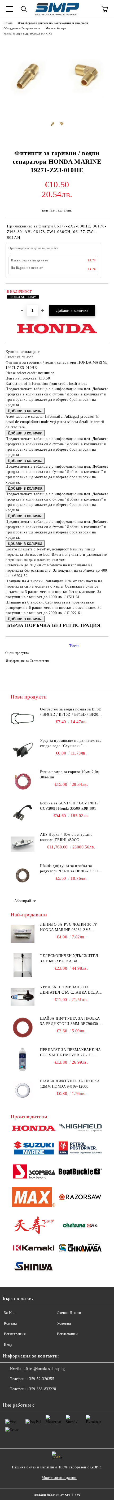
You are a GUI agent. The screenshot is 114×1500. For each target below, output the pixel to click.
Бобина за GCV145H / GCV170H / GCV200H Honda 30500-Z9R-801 (69, 806)
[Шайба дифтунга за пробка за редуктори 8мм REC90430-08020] (22, 1028)
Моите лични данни (59, 1478)
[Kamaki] (33, 1249)
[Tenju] (33, 1226)
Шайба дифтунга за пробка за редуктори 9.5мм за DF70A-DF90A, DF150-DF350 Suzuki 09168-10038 (71, 869)
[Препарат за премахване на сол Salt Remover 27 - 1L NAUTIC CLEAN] (22, 1059)
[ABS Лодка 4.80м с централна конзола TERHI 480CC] (22, 844)
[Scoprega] (33, 1172)
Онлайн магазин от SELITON (57, 1495)
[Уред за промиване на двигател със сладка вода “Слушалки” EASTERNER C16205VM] (22, 996)
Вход (8, 1345)
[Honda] (33, 1128)
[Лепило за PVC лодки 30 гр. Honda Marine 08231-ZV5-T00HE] (22, 934)
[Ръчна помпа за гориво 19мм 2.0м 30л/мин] (22, 781)
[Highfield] (80, 1128)
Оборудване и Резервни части (22, 28)
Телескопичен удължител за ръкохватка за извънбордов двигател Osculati (69, 959)
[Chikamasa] (80, 1248)
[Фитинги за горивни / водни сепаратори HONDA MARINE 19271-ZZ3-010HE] (57, 110)
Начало (8, 22)
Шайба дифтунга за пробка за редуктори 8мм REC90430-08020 (70, 1021)
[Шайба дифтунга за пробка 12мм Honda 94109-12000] (22, 1090)
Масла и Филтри (56, 28)
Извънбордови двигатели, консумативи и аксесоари (53, 22)
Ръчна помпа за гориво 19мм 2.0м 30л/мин (69, 774)
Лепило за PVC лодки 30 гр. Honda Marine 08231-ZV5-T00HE (69, 928)
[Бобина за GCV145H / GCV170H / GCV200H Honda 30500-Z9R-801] (22, 813)
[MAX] (33, 1197)
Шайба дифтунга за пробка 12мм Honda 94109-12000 (70, 1083)
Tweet (74, 646)
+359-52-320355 (40, 1379)
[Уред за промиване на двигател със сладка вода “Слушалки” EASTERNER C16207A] (22, 750)
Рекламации (67, 1334)
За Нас (9, 1313)
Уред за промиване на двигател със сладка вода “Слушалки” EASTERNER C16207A (70, 744)
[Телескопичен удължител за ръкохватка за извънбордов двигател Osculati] (22, 965)
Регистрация (14, 1334)
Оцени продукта (17, 653)
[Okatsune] (80, 1226)
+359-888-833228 (41, 1389)
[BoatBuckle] (80, 1172)
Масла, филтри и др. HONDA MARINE (28, 33)
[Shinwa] (33, 1267)
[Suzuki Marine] (33, 1148)
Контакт (11, 1323)
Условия (64, 1323)
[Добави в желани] (101, 292)
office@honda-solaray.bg (44, 1369)
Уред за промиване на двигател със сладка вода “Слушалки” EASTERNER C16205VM (69, 990)
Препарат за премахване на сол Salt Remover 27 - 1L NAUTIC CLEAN (70, 1053)
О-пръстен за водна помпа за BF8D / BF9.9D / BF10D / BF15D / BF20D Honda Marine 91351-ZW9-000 (71, 712)
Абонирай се (25, 901)
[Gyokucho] (80, 1197)
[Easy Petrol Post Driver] (80, 1148)
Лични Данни (69, 1313)
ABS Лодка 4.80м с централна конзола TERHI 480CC (66, 837)
